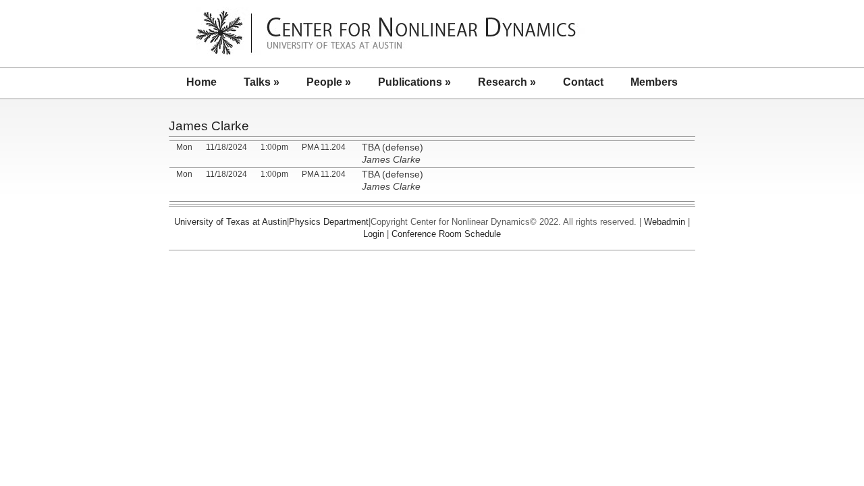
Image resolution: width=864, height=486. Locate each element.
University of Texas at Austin (230, 222)
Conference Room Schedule (446, 234)
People (328, 82)
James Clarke (209, 126)
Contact (583, 82)
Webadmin (664, 222)
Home (201, 82)
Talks (261, 82)
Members (654, 82)
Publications (414, 82)
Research (507, 82)
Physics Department (329, 222)
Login (373, 234)
